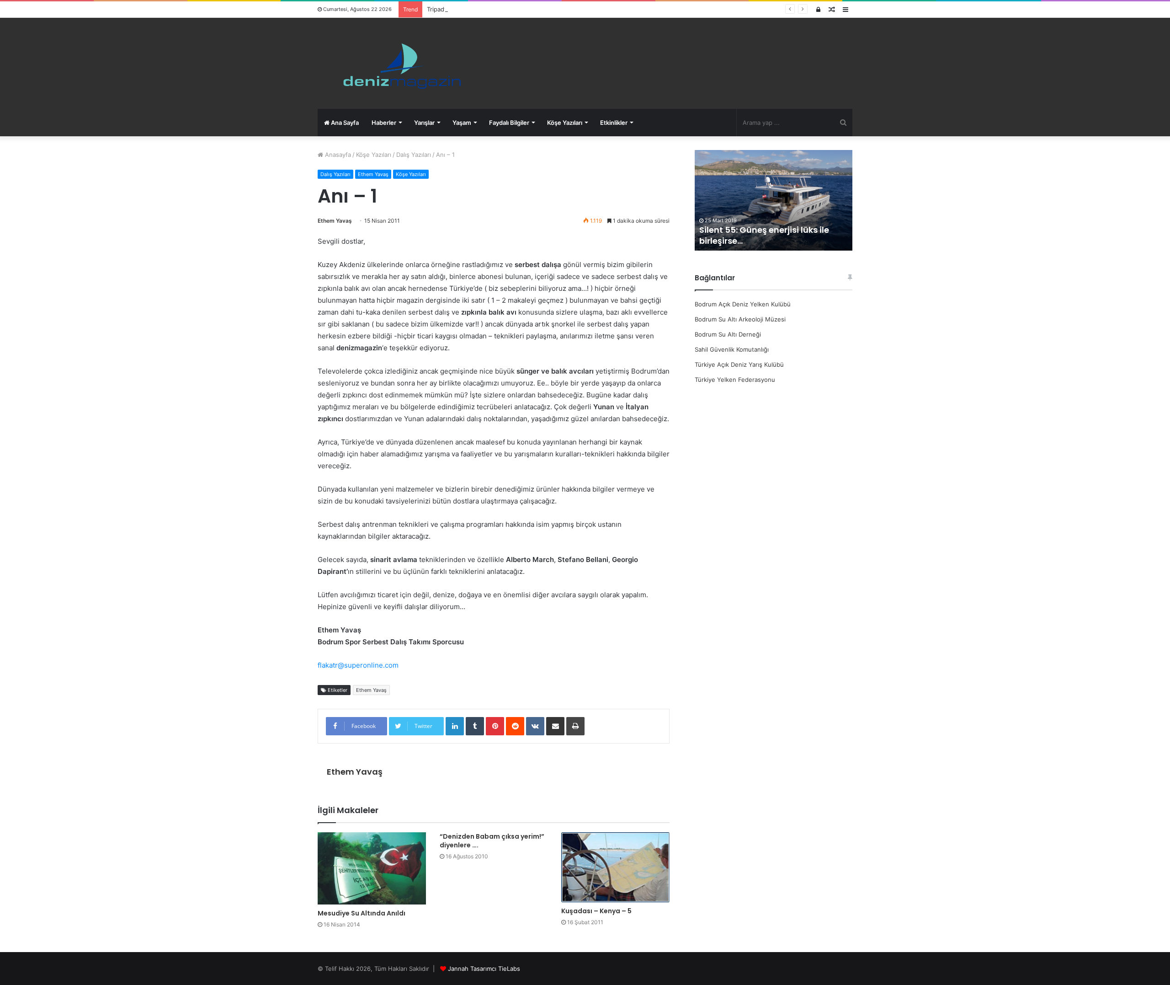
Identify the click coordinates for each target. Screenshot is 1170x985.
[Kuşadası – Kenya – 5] (615, 867)
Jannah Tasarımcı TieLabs (484, 968)
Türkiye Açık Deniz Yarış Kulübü (739, 364)
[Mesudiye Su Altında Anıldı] (372, 868)
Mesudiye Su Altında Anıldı (361, 913)
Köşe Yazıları (564, 122)
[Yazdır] (575, 726)
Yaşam (461, 122)
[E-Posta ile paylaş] (555, 726)
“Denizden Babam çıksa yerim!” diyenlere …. (492, 841)
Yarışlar (424, 122)
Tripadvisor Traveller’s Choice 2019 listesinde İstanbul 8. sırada (515, 9)
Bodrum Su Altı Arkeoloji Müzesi (740, 319)
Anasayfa (337, 154)
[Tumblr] (475, 726)
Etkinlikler (614, 122)
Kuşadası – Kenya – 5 (596, 910)
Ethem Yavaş (373, 174)
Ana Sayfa (344, 122)
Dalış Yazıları (413, 154)
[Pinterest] (495, 726)
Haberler (384, 122)
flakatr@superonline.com (358, 665)
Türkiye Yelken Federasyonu (735, 379)
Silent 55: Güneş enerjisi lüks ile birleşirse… (764, 235)
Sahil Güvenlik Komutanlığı (732, 349)
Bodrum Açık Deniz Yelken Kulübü (743, 304)
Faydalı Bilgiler (509, 122)
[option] (773, 200)
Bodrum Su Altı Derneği (728, 334)
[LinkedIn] (455, 726)
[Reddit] (515, 726)
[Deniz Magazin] (398, 63)
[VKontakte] (535, 726)
